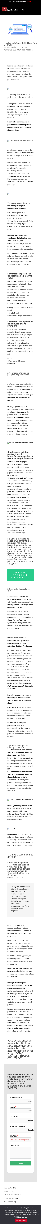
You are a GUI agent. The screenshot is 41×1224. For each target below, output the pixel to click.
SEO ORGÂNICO (19, 50)
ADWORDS (8, 50)
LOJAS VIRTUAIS (10, 1198)
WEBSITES (29, 50)
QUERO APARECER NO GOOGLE (20, 575)
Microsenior (11, 47)
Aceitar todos (21, 1220)
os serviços (15, 261)
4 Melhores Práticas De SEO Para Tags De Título (20, 44)
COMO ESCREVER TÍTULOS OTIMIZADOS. (18, 1055)
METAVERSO (8, 1202)
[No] (38, 1214)
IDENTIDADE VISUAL (11, 1195)
